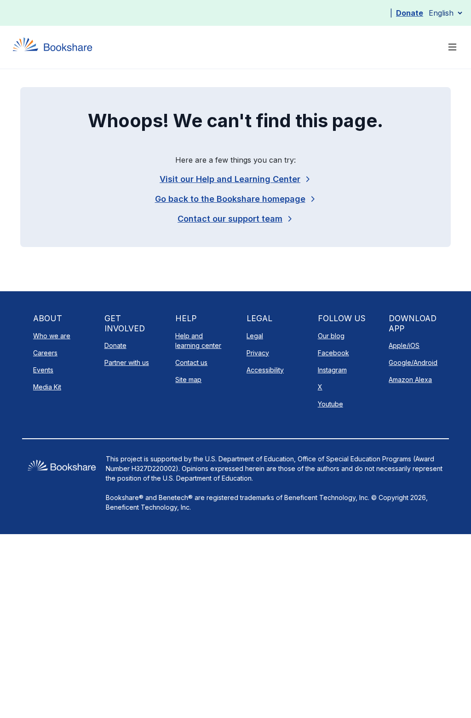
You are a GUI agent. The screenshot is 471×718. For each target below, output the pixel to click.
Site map (188, 379)
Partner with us (126, 362)
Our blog (331, 336)
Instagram (332, 370)
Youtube (330, 404)
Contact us (191, 362)
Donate (409, 13)
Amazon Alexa (410, 379)
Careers (45, 353)
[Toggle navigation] (452, 47)
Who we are (51, 336)
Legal (255, 336)
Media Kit (47, 387)
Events (43, 370)
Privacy (258, 353)
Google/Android (413, 362)
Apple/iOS (404, 345)
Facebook (333, 353)
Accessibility (265, 370)
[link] (235, 218)
